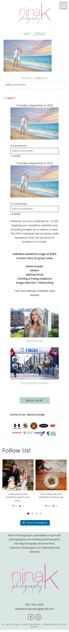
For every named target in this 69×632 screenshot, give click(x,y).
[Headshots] (34, 320)
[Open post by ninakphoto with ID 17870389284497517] (51, 474)
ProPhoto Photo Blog (49, 625)
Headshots (34, 341)
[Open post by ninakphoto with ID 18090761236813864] (18, 474)
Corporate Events (34, 383)
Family (11, 98)
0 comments (34, 78)
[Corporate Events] (34, 363)
